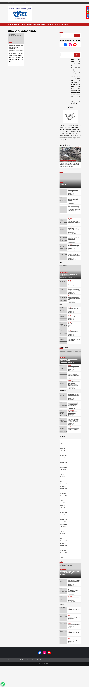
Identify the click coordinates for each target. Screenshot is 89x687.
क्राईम (68, 307)
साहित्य (36, 2)
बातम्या (66, 160)
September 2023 (64, 524)
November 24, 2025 (71, 166)
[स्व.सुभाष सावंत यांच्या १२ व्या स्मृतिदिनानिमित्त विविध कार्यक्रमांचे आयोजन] (63, 230)
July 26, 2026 (71, 408)
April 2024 (62, 507)
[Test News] (70, 180)
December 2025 (63, 460)
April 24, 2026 (71, 370)
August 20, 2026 (71, 312)
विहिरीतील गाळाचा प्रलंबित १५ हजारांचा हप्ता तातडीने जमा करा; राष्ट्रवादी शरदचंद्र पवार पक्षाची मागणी (74, 221)
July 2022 (62, 557)
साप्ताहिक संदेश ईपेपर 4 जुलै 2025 (73, 632)
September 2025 (64, 467)
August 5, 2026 (71, 242)
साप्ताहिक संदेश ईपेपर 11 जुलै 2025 (74, 624)
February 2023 (63, 540)
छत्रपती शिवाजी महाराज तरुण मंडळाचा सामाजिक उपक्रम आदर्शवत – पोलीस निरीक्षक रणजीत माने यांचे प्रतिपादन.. (74, 582)
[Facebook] (87, 7)
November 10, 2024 (20, 50)
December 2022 (63, 545)
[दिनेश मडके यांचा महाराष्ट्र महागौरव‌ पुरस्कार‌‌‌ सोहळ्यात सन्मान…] (63, 599)
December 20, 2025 (72, 302)
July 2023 (62, 528)
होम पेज (9, 2)
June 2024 (62, 502)
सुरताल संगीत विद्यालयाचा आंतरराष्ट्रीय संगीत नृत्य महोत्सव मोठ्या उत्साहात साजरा (73, 590)
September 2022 (64, 552)
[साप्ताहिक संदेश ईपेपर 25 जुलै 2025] (63, 610)
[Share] (87, 17)
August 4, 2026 (71, 259)
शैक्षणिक (67, 272)
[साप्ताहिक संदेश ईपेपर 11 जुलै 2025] (63, 625)
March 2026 (63, 453)
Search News (77, 55)
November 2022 (63, 547)
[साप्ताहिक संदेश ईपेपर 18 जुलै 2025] (63, 617)
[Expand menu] (20, 24)
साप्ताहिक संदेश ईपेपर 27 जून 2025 (74, 640)
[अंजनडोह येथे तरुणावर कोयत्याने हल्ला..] (63, 332)
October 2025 (63, 464)
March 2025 (63, 481)
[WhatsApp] (87, 12)
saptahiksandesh (12, 50)
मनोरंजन (62, 569)
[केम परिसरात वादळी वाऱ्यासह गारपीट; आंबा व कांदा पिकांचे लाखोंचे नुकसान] (63, 368)
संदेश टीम (46, 2)
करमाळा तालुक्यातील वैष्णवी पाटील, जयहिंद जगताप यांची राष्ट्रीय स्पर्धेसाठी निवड (74, 298)
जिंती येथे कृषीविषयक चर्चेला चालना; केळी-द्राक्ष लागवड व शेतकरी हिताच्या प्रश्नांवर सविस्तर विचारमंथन (73, 247)
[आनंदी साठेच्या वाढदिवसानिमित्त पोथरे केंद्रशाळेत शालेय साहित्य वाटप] (63, 429)
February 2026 (63, 455)
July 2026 (62, 443)
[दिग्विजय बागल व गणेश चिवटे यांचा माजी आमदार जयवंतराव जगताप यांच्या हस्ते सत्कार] (63, 256)
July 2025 (62, 472)
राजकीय (10, 42)
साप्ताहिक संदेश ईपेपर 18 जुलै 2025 (74, 617)
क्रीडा (61, 272)
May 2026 (62, 448)
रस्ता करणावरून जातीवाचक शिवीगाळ (73, 316)
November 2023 (63, 519)
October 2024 (63, 493)
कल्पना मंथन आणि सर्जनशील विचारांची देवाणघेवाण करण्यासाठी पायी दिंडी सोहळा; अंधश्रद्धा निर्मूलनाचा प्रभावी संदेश (70, 573)
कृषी (61, 357)
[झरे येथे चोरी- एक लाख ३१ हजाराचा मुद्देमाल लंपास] (63, 325)
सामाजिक (73, 227)
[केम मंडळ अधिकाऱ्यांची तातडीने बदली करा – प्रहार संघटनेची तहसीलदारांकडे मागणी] (63, 239)
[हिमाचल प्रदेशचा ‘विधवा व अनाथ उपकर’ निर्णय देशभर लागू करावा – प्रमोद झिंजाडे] (63, 200)
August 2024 (63, 498)
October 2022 (63, 550)
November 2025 (63, 462)
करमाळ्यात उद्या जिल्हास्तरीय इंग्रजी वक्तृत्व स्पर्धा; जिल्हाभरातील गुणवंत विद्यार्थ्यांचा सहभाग (73, 396)
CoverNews (41, 663)
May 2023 (62, 533)
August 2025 (63, 469)
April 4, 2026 (71, 285)
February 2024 (63, 512)
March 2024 (63, 509)
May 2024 (62, 505)
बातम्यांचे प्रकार (30, 2)
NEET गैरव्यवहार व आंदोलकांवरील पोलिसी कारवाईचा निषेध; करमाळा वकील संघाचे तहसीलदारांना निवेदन (73, 420)
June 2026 (62, 445)
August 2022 (63, 555)
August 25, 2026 (71, 225)
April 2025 (62, 479)
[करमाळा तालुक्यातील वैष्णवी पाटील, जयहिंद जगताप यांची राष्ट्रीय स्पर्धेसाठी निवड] (63, 299)
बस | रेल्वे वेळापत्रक (15, 2)
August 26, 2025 (71, 594)
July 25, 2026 (71, 415)
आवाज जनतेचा (62, 160)
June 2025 (62, 474)
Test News (63, 184)
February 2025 (63, 483)
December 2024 (63, 488)
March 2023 (63, 538)
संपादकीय (20, 2)
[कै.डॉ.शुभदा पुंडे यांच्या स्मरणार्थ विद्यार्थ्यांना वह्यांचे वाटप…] (63, 413)
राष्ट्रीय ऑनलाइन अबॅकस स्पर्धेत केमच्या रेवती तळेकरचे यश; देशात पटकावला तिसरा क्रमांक (73, 404)
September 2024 (64, 495)
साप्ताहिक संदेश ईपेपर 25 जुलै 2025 (74, 609)
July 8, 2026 (78, 430)
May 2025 (62, 476)
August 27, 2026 (70, 186)
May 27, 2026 (70, 362)
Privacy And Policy (52, 2)
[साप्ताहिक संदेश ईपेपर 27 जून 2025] (63, 640)
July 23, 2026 (71, 424)
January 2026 (63, 457)
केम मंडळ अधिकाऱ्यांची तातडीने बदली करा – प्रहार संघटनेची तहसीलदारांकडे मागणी (73, 238)
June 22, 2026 (70, 277)
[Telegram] (87, 15)
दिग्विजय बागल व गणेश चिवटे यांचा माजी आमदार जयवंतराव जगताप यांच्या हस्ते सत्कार (73, 255)
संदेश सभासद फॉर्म (40, 2)
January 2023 (63, 543)
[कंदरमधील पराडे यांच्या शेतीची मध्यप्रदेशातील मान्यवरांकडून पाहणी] (63, 375)
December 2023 (63, 517)
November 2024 (63, 490)
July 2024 (62, 500)
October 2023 (63, 521)
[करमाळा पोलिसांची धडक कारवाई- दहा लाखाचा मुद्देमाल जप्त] (63, 340)
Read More (11, 64)
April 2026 (62, 450)
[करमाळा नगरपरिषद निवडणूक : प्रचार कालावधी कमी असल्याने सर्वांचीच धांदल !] (70, 154)
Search (62, 31)
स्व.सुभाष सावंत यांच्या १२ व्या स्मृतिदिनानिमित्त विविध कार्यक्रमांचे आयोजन (73, 230)
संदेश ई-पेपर (25, 2)
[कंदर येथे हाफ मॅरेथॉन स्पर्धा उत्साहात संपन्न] (63, 283)
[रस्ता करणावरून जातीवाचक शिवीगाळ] (63, 317)
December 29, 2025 (72, 293)
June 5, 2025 (71, 601)
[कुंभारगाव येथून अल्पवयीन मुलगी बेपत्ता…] (63, 310)
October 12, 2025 (71, 619)
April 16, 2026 (71, 378)
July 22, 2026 (70, 576)
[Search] (80, 24)
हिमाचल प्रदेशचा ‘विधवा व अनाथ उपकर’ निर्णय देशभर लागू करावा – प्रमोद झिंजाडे (73, 199)
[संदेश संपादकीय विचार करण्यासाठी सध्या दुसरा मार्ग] (63, 192)
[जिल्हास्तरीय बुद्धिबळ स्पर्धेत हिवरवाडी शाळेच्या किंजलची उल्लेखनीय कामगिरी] (63, 291)
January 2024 (63, 514)
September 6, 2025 (72, 585)
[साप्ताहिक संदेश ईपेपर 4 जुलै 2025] (63, 633)
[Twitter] (87, 10)
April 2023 (62, 536)
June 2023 (62, 531)
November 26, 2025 (72, 388)
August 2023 (63, 526)
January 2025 (63, 486)
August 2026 (63, 441)
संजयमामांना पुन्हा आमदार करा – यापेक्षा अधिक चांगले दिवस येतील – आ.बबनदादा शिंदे (16, 47)
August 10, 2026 (71, 233)
